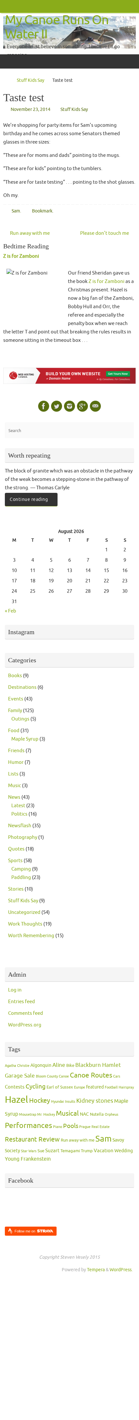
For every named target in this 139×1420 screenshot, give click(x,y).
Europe (79, 1087)
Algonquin (40, 1065)
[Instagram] (69, 406)
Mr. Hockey (46, 1114)
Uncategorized (24, 912)
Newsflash (19, 825)
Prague (85, 1127)
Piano (57, 1127)
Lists (13, 774)
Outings (20, 719)
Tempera (96, 1270)
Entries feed (21, 1001)
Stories (16, 889)
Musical (67, 1113)
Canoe (64, 1076)
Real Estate (100, 1127)
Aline (58, 1064)
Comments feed (25, 1013)
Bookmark (42, 211)
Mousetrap (27, 1114)
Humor (16, 762)
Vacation (103, 1151)
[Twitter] (56, 406)
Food (13, 730)
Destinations (22, 687)
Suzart (52, 1151)
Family (15, 710)
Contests (15, 1087)
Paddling (21, 877)
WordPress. (121, 1270)
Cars (116, 1076)
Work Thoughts (25, 924)
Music (14, 785)
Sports (15, 860)
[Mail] (95, 406)
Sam (16, 211)
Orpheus (111, 1114)
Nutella (97, 1114)
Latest (18, 805)
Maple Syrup (24, 739)
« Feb (10, 611)
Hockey (39, 1101)
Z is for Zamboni (21, 256)
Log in (15, 990)
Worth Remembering (31, 935)
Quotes (16, 849)
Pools (70, 1126)
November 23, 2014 (30, 109)
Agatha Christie (17, 1066)
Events (15, 699)
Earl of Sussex (60, 1087)
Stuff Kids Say (30, 80)
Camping (21, 869)
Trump (87, 1151)
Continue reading (29, 499)
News (14, 797)
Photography (22, 837)
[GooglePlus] (82, 406)
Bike (70, 1065)
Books (15, 675)
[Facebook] (43, 406)
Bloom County (47, 1076)
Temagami (70, 1151)
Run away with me (29, 233)
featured (95, 1087)
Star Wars (29, 1151)
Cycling (36, 1086)
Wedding (123, 1151)
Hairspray (126, 1087)
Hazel (16, 1100)
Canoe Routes (91, 1075)
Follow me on (25, 1231)
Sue (40, 1151)
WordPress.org (24, 1025)
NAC (84, 1114)
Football (111, 1087)
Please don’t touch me (105, 233)
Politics (19, 814)
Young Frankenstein (28, 1159)
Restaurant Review (32, 1139)
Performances (28, 1125)
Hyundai (57, 1102)
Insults (70, 1102)
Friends (16, 750)
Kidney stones (94, 1101)
